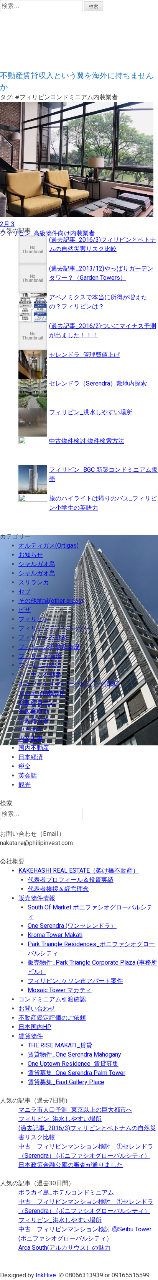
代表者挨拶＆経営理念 (58, 889)
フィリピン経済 (39, 665)
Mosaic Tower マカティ (60, 990)
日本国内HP (34, 1027)
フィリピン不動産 (42, 637)
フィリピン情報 (39, 656)
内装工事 (30, 738)
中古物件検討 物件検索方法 (86, 441)
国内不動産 (33, 748)
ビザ (24, 610)
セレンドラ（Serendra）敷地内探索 (98, 383)
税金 (24, 766)
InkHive (46, 1275)
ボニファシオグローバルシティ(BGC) (69, 683)
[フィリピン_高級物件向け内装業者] (76, 214)
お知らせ (30, 554)
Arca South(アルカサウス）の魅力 (64, 1247)
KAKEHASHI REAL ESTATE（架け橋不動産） (78, 870)
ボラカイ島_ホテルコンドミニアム (66, 1192)
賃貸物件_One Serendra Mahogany (74, 1054)
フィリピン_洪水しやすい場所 (90, 412)
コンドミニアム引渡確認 (52, 999)
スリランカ (33, 582)
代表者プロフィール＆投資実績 (71, 879)
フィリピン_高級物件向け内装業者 (47, 233)
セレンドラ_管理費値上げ (84, 354)
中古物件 (30, 729)
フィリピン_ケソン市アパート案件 (75, 981)
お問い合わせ (36, 1008)
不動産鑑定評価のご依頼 (52, 1017)
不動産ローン (36, 702)
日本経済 (30, 757)
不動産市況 (33, 711)
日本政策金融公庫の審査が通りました (70, 1164)
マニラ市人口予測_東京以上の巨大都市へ (75, 1109)
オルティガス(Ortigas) (48, 545)
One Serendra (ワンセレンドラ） (72, 925)
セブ (24, 591)
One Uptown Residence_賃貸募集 (73, 1063)
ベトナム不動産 (39, 674)
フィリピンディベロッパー (55, 628)
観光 (24, 784)
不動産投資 (33, 720)
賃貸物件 (30, 1036)
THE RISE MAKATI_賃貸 (60, 1045)
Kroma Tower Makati (55, 935)
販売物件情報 (36, 898)
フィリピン (33, 619)
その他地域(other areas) (50, 600)
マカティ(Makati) (41, 692)
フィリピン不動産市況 (49, 646)
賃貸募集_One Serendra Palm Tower (76, 1073)
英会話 (27, 775)
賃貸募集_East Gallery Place (66, 1082)
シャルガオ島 (36, 564)
